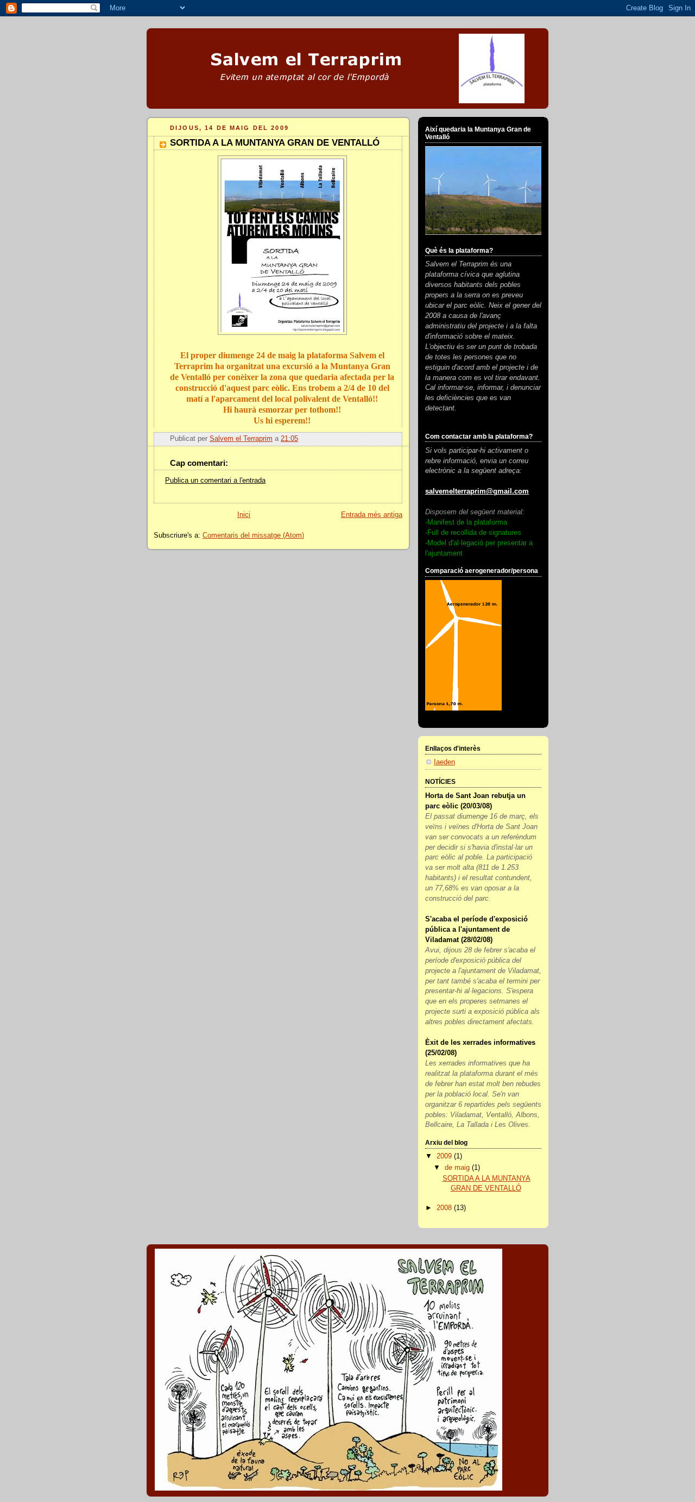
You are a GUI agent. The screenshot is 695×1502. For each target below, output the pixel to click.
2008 (445, 1208)
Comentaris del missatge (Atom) (253, 535)
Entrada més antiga (371, 515)
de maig (458, 1167)
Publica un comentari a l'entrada (215, 480)
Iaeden (444, 762)
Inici (243, 515)
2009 (445, 1156)
